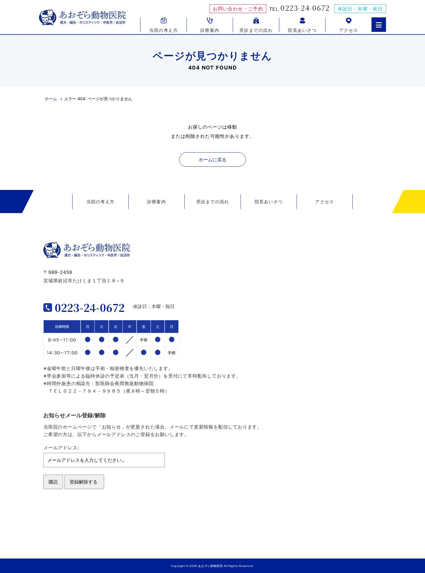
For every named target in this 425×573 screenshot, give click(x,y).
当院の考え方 (163, 30)
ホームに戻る (212, 159)
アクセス (348, 30)
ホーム (51, 98)
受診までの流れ (256, 30)
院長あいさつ (302, 30)
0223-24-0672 (305, 7)
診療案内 (209, 30)
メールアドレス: (61, 448)
